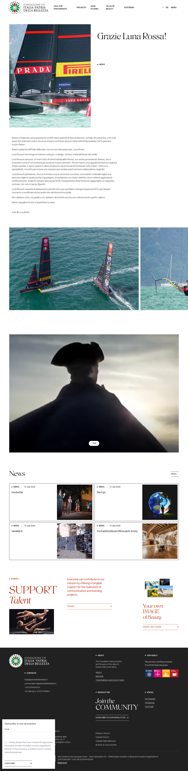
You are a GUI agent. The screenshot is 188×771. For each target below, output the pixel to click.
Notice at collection (106, 745)
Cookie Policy (102, 737)
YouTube (149, 707)
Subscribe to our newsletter (110, 718)
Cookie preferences (106, 741)
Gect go (101, 492)
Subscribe (10, 763)
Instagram (150, 699)
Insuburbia (17, 492)
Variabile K (17, 531)
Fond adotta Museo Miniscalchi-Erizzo (117, 531)
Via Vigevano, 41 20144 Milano (37, 691)
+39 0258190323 (32, 688)
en (167, 8)
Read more (62, 763)
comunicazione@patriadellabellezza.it (40, 684)
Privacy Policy (103, 734)
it (163, 8)
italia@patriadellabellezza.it (36, 680)
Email (7, 729)
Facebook (150, 703)
